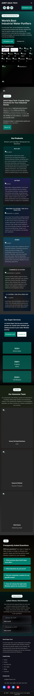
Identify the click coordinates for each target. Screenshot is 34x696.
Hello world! (7, 621)
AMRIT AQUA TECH (9, 3)
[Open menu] (31, 3)
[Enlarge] (14, 68)
